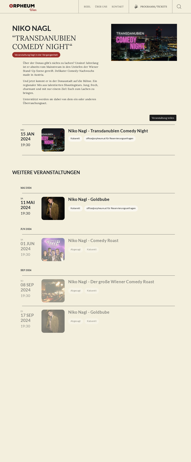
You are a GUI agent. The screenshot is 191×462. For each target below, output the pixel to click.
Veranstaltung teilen (163, 117)
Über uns (101, 6)
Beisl (87, 6)
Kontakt (118, 6)
